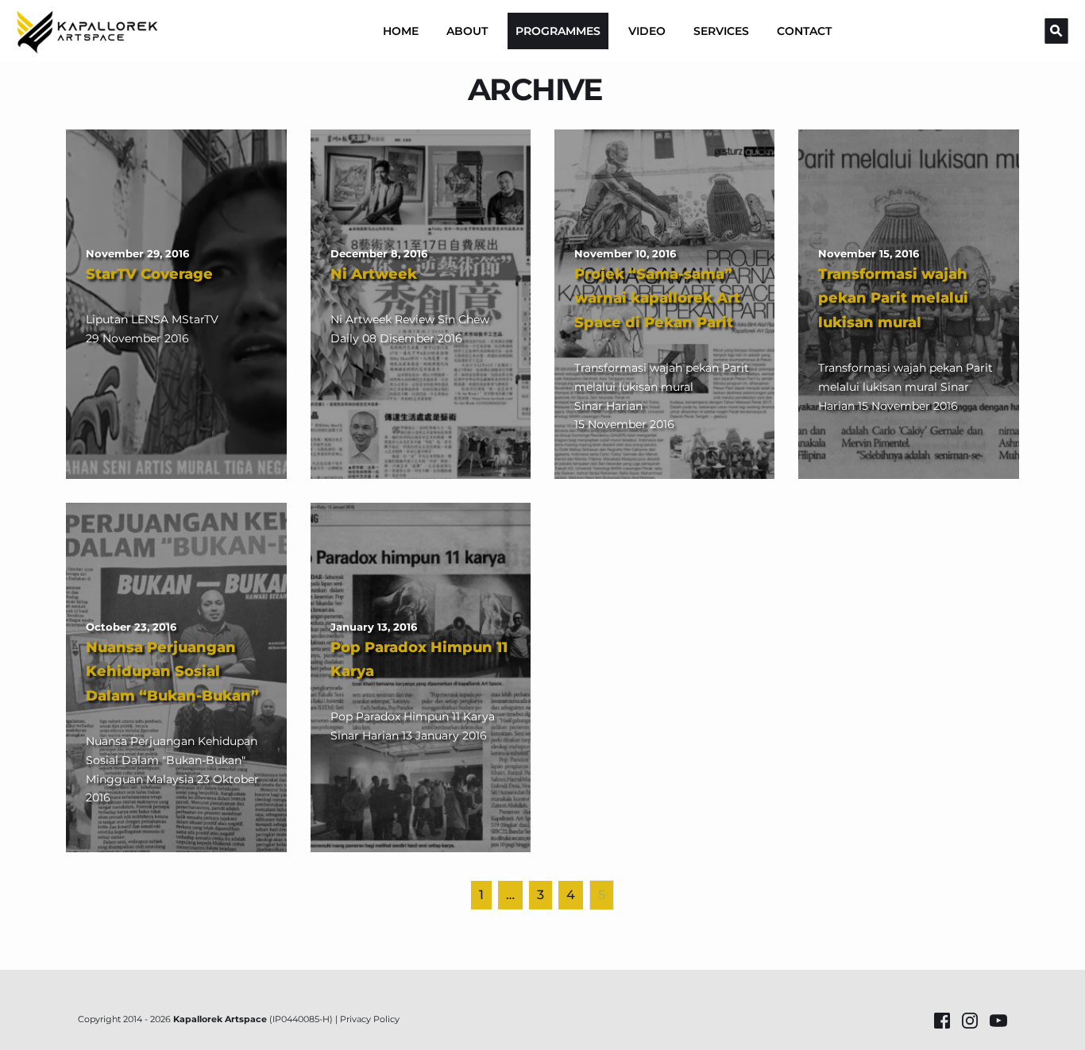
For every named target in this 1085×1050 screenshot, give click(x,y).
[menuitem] (401, 31)
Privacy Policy (370, 1019)
